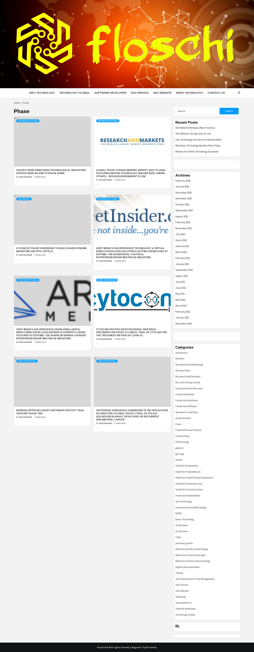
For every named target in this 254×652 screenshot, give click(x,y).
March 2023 (181, 240)
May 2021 (180, 293)
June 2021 (180, 287)
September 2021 (184, 270)
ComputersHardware (186, 400)
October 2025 (182, 204)
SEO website (162, 92)
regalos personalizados (187, 567)
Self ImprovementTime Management (195, 579)
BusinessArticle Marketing (189, 364)
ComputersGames (184, 394)
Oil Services (181, 531)
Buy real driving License (187, 382)
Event (178, 424)
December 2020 (183, 323)
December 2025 (183, 192)
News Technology (189, 92)
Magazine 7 (137, 647)
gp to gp (179, 453)
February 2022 (182, 258)
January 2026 (182, 186)
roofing (179, 573)
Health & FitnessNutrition (189, 489)
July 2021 (180, 281)
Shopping (180, 596)
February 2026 (182, 180)
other (178, 537)
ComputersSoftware (186, 406)
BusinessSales (182, 370)
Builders (179, 358)
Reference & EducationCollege (191, 549)
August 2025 (181, 216)
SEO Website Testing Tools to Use (193, 133)
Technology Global (74, 92)
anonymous (181, 352)
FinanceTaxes (182, 436)
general (179, 448)
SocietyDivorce (183, 602)
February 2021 (182, 311)
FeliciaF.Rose (25, 177)
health (178, 459)
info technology (42, 92)
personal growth (184, 543)
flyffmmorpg (182, 442)
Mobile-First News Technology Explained (196, 151)
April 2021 (180, 299)
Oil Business (181, 525)
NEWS (178, 513)
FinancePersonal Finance (188, 430)
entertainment (183, 418)
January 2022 (182, 264)
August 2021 (181, 276)
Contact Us (216, 92)
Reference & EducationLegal (190, 555)
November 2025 (183, 198)
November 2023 (183, 228)
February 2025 (182, 222)
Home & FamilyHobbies (187, 495)
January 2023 (182, 246)
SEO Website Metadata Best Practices (195, 127)
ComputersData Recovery (189, 388)
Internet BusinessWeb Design (190, 507)
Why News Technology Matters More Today (197, 145)
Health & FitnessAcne (186, 465)
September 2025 (184, 210)
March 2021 (181, 305)
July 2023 (180, 234)
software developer (110, 92)
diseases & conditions (186, 412)
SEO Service (140, 92)
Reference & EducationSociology (192, 561)
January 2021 (182, 317)
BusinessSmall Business (187, 376)
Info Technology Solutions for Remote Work (198, 139)
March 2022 (181, 252)
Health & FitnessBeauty (187, 471)
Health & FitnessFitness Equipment (194, 477)
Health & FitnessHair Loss (188, 483)
